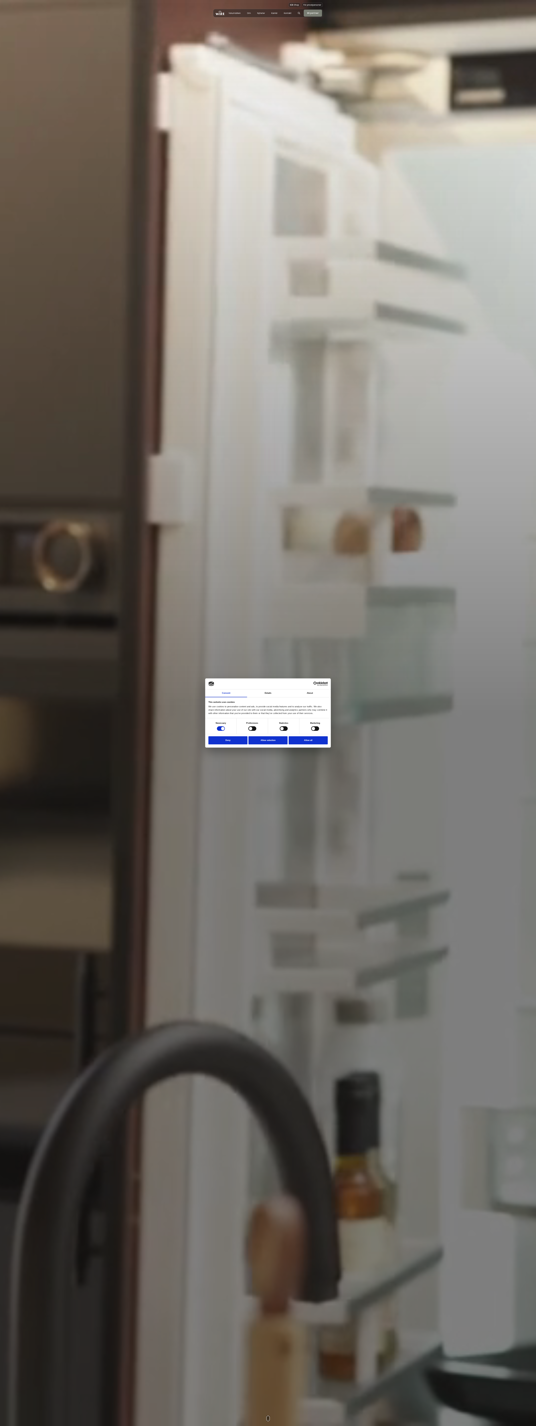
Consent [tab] (226, 693)
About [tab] (310, 693)
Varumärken (235, 13)
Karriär (274, 13)
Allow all (308, 740)
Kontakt (287, 13)
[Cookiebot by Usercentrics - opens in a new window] (315, 684)
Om (249, 13)
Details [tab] (268, 693)
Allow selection (268, 740)
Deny (227, 740)
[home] (220, 13)
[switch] (252, 728)
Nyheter (261, 13)
